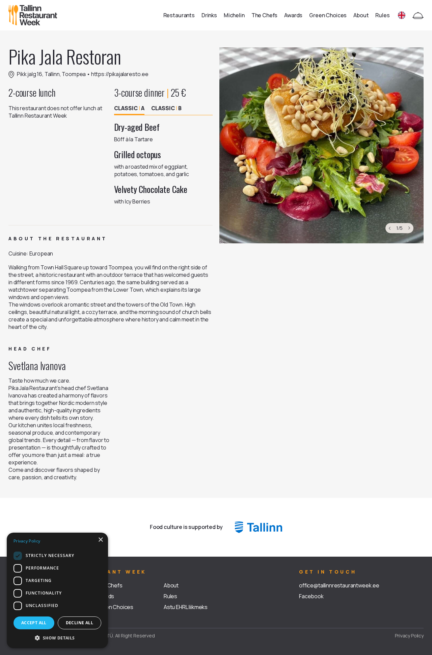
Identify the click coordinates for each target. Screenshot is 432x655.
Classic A (129, 108)
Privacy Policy (409, 635)
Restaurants (179, 15)
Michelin (234, 15)
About (361, 15)
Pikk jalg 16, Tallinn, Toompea (51, 74)
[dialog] (57, 590)
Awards (293, 15)
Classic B (166, 108)
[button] (57, 637)
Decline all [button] (79, 623)
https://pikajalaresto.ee (119, 74)
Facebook (311, 596)
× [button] (100, 539)
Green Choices (328, 15)
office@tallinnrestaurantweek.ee (339, 585)
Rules (382, 15)
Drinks (209, 15)
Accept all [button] (34, 623)
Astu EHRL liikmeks (186, 607)
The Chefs (264, 15)
